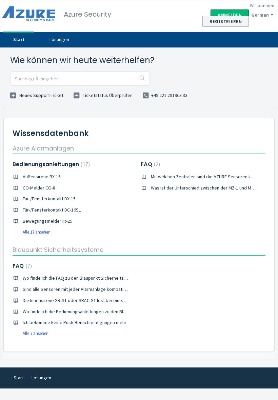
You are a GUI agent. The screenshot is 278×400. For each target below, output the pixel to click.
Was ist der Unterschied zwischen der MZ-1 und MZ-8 (204, 188)
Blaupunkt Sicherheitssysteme (58, 249)
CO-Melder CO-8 (39, 188)
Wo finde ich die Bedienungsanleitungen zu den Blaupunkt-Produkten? (93, 311)
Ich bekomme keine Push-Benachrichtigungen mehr (74, 322)
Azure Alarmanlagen (43, 148)
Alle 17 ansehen (37, 232)
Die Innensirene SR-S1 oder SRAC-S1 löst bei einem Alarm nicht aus (90, 300)
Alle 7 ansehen (35, 333)
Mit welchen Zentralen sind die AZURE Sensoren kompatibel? (212, 177)
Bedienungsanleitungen (50, 164)
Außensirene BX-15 (42, 177)
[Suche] (143, 78)
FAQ (149, 164)
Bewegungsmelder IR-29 (47, 221)
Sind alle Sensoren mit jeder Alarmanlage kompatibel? (77, 289)
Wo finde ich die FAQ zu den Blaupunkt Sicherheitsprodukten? (85, 278)
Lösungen (59, 39)
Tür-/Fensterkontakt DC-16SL (52, 210)
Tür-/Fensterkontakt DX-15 (49, 199)
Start (18, 39)
